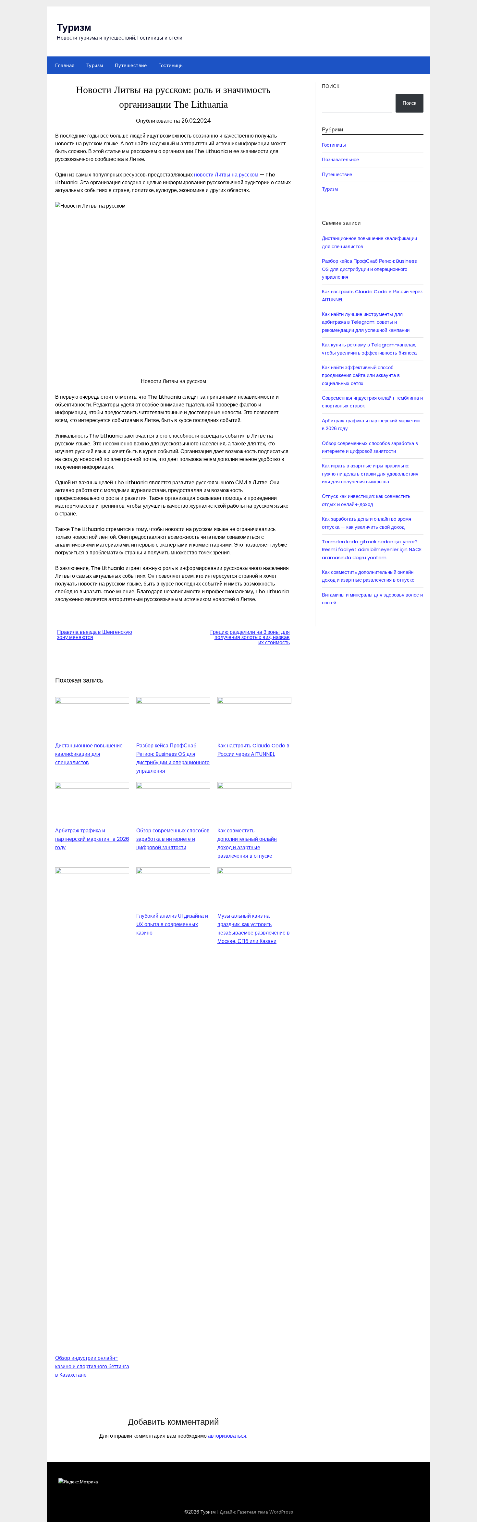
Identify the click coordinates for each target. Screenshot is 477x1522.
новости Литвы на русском (226, 174)
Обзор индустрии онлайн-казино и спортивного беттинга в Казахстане (92, 1366)
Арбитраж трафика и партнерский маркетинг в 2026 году (92, 839)
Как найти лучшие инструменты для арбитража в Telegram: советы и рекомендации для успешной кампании (366, 322)
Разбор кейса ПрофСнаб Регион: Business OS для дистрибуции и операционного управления (369, 269)
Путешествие (131, 65)
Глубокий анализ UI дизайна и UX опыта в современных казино (172, 924)
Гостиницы (171, 65)
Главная (65, 65)
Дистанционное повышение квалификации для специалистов (89, 754)
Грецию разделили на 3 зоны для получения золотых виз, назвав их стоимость (250, 637)
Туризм (74, 27)
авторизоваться (227, 1436)
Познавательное (340, 159)
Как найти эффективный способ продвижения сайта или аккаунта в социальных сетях (361, 375)
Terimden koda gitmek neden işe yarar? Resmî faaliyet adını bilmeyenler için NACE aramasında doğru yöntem (372, 549)
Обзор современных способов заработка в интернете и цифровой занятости (173, 839)
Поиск (330, 86)
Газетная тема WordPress (265, 1512)
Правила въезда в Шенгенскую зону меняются (94, 634)
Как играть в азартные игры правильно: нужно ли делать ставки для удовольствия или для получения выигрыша (370, 473)
